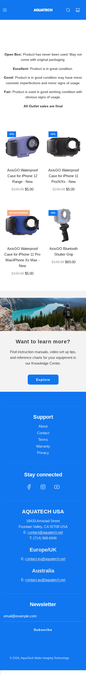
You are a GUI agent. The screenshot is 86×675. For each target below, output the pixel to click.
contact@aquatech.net (45, 532)
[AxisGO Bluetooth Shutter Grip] (64, 225)
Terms (43, 440)
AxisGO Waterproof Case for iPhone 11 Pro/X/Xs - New (63, 176)
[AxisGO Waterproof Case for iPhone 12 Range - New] (22, 146)
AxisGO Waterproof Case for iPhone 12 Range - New (22, 176)
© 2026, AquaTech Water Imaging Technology (39, 658)
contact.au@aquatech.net (45, 580)
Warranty (43, 446)
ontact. (32, 559)
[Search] (68, 10)
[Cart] (77, 10)
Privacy (43, 453)
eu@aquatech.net (51, 559)
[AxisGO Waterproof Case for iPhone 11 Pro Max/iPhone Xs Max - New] (22, 225)
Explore (43, 379)
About (43, 426)
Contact (43, 433)
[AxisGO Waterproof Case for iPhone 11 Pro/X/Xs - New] (64, 146)
